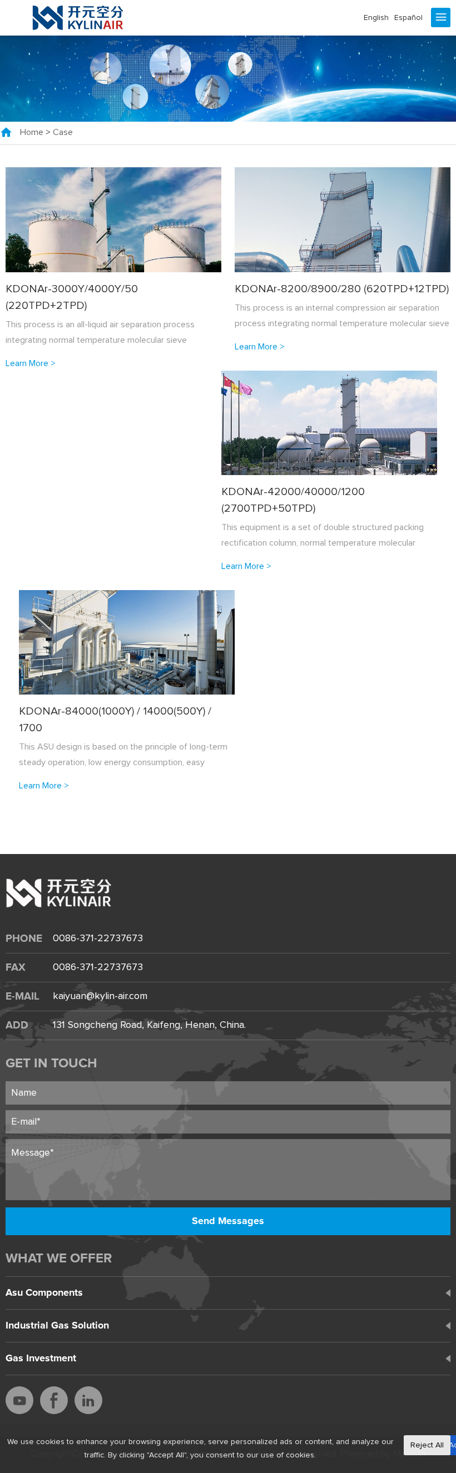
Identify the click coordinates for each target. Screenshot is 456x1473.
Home (31, 132)
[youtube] (19, 1400)
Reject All (427, 1445)
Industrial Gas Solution (57, 1326)
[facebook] (54, 1400)
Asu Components (44, 1293)
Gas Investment (41, 1359)
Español (408, 18)
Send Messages (228, 1221)
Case (63, 132)
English (376, 18)
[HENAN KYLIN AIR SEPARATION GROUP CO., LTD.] (78, 18)
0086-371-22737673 (98, 938)
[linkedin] (88, 1400)
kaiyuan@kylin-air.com (100, 996)
